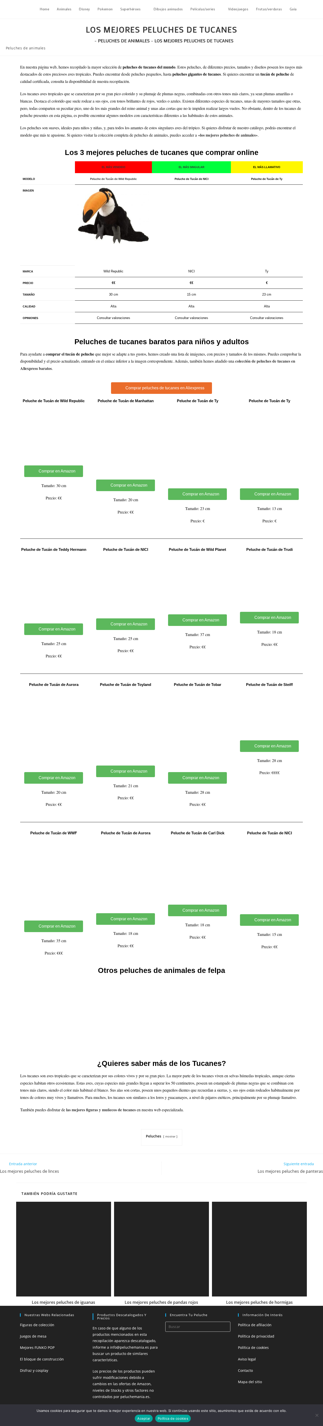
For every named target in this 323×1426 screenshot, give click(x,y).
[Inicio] (91, 41)
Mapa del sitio (250, 1381)
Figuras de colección (37, 1324)
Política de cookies (253, 1347)
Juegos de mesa (33, 1336)
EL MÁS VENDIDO (113, 167)
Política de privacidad (256, 1336)
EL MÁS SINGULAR (191, 167)
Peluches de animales (26, 48)
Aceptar (143, 1418)
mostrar (170, 1136)
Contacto (245, 1370)
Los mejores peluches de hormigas (259, 1302)
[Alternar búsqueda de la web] (306, 9)
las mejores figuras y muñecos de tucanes (101, 1110)
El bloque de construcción (42, 1359)
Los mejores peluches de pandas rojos (161, 1302)
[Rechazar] (316, 1415)
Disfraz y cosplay (34, 1370)
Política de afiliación (255, 1324)
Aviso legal (247, 1359)
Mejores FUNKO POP (37, 1347)
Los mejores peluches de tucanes (193, 41)
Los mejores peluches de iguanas (63, 1302)
